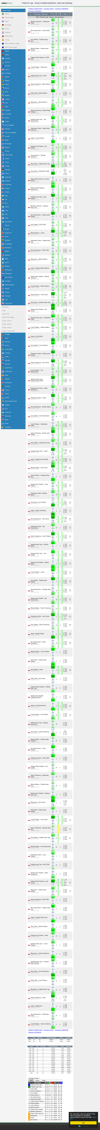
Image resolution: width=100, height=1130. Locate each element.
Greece (6, 173)
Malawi (6, 251)
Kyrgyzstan (7, 233)
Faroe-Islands (8, 155)
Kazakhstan (8, 221)
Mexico (6, 262)
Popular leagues (6, 10)
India (6, 195)
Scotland (7, 353)
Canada (6, 99)
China (6, 106)
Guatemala (7, 177)
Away (44, 1080)
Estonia (6, 151)
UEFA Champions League (11, 43)
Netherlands (8, 273)
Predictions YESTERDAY (34, 11)
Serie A (6, 14)
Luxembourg (8, 244)
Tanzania (7, 386)
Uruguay (7, 405)
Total (31, 1080)
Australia (7, 66)
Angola (6, 54)
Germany (7, 169)
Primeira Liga (8, 36)
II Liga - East (5, 314)
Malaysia (7, 255)
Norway (6, 288)
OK (83, 1123)
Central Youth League (8, 317)
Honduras (7, 181)
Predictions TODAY (49, 8)
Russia (6, 345)
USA (6, 408)
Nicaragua (7, 281)
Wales (6, 419)
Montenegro (8, 270)
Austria (6, 69)
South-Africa (8, 367)
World (6, 423)
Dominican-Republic (10, 132)
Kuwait (6, 229)
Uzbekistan (7, 412)
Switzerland (8, 382)
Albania (6, 51)
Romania (7, 342)
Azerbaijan (7, 73)
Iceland (6, 192)
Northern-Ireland (9, 284)
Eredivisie (7, 32)
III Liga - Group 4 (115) (8, 331)
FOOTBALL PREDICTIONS (35, 8)
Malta (6, 258)
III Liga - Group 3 (7, 327)
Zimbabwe (7, 427)
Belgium (7, 80)
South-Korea (8, 371)
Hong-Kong (7, 184)
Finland (6, 158)
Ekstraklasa (5, 307)
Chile (6, 103)
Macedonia (7, 247)
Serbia (6, 356)
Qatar (6, 338)
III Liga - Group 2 (7, 324)
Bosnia (6, 88)
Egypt (6, 140)
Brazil (6, 91)
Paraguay (7, 296)
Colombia (7, 110)
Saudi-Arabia (8, 349)
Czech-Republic (9, 125)
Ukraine (6, 397)
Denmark (7, 129)
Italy (5, 214)
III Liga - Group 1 (7, 320)
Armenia (7, 62)
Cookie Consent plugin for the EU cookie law (83, 1126)
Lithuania (7, 240)
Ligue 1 (6, 21)
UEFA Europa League (10, 47)
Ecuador (7, 136)
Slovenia (7, 364)
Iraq (5, 203)
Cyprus (6, 121)
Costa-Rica (7, 114)
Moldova (7, 266)
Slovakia (7, 360)
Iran (5, 199)
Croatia (6, 117)
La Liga (6, 40)
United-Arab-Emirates (10, 401)
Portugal (7, 334)
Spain (6, 375)
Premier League (9, 17)
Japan (6, 218)
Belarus (6, 77)
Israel (6, 210)
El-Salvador (8, 143)
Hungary (7, 188)
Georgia (6, 166)
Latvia (6, 236)
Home (37, 1080)
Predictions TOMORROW (61, 8)
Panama (7, 292)
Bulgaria (7, 95)
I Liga (3, 310)
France (6, 162)
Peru (6, 299)
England (7, 147)
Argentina (7, 58)
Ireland (6, 207)
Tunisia (6, 390)
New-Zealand (8, 277)
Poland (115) (8, 303)
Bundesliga (7, 25)
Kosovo (6, 225)
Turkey (6, 393)
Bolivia (6, 84)
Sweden (6, 379)
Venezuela (7, 416)
